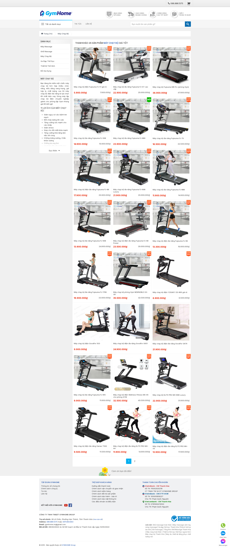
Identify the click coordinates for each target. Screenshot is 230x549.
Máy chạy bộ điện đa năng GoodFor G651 (130, 343)
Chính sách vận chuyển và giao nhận (107, 488)
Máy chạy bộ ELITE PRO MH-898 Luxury (169, 395)
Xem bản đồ (98, 519)
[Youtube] (66, 505)
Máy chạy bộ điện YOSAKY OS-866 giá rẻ (170, 292)
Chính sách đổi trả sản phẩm (104, 494)
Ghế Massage (46, 51)
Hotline (223, 529)
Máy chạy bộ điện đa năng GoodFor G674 (170, 344)
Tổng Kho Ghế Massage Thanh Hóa (177, 530)
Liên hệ (44, 494)
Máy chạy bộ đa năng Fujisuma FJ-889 (129, 138)
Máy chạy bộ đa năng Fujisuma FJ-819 (90, 395)
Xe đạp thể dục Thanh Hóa (168, 527)
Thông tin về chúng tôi (50, 486)
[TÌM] (188, 24)
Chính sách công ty (49, 488)
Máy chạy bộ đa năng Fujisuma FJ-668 (90, 241)
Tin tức (44, 491)
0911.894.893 (68, 522)
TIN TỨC (78, 24)
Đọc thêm (53, 150)
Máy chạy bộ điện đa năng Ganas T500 (90, 446)
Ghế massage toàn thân (162, 525)
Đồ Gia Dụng (46, 71)
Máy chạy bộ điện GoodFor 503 (87, 343)
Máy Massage (46, 46)
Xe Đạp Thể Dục (47, 61)
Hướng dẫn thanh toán (101, 486)
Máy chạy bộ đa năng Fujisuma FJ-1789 (90, 292)
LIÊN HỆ (89, 24)
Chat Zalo (223, 537)
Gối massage (157, 530)
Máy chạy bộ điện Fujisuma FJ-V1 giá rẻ (90, 87)
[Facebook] (70, 505)
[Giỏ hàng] (189, 3)
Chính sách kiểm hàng (101, 491)
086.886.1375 (176, 3)
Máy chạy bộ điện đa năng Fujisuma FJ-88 (91, 189)
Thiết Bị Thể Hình (48, 66)
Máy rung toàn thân (153, 532)
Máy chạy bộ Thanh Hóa (154, 534)
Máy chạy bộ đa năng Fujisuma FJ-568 (90, 138)
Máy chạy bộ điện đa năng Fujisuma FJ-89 (170, 241)
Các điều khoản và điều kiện (104, 501)
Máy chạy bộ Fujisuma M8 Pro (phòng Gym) (171, 87)
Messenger (223, 545)
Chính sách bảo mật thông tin (104, 499)
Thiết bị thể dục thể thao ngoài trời (176, 532)
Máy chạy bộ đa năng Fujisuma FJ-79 (168, 138)
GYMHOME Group (69, 545)
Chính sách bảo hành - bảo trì (104, 496)
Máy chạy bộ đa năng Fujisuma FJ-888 (169, 190)
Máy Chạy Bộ (46, 56)
